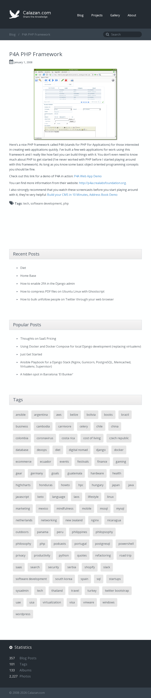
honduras (45, 485)
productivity (42, 555)
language (58, 497)
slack (106, 567)
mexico (43, 508)
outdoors (22, 532)
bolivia (91, 415)
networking (49, 520)
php (66, 203)
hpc (80, 485)
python (64, 555)
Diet (23, 268)
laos (76, 497)
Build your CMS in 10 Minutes (67, 195)
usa (31, 602)
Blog (80, 15)
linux (110, 497)
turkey (91, 591)
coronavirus (45, 438)
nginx (95, 520)
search (35, 567)
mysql (120, 508)
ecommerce (23, 462)
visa (72, 602)
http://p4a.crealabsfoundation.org (102, 183)
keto (40, 497)
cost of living (92, 438)
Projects (97, 15)
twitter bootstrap (117, 591)
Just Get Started (31, 354)
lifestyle (93, 497)
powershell (126, 544)
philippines (79, 532)
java (131, 485)
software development (46, 203)
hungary (97, 485)
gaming (121, 462)
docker (119, 450)
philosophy (23, 544)
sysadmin (22, 591)
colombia (22, 438)
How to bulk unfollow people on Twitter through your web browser (67, 299)
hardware (97, 473)
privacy (20, 555)
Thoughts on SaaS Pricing (38, 339)
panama (42, 532)
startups (115, 579)
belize (74, 415)
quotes (82, 555)
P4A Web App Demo (88, 176)
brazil (125, 415)
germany (37, 473)
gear (19, 473)
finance (102, 462)
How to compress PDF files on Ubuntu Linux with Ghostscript (62, 291)
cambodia (43, 426)
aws (59, 415)
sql (99, 579)
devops (42, 450)
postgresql (102, 544)
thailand (57, 591)
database (22, 450)
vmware (88, 602)
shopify (90, 567)
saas (19, 567)
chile (99, 426)
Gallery (115, 15)
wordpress (23, 614)
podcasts (60, 544)
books (108, 415)
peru (60, 532)
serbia (71, 567)
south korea (63, 579)
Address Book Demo (103, 195)
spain (84, 579)
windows (109, 602)
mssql (104, 508)
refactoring (103, 555)
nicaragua (114, 520)
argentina (41, 415)
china (114, 426)
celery (84, 426)
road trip (125, 555)
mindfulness (65, 508)
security (53, 567)
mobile (86, 508)
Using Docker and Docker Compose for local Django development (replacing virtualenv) (80, 346)
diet (57, 450)
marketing (23, 508)
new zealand (73, 520)
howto (65, 485)
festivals (83, 462)
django (101, 450)
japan (116, 485)
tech (26, 203)
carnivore (64, 426)
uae (18, 602)
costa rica (68, 438)
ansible (21, 415)
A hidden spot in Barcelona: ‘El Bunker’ (46, 374)
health (116, 473)
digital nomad (78, 450)
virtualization (52, 602)
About (132, 15)
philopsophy (104, 532)
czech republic (119, 438)
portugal (80, 544)
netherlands (24, 520)
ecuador (45, 462)
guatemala (74, 473)
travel (75, 591)
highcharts (23, 485)
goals (55, 473)
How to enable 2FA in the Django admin (47, 284)
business (22, 426)
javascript (22, 497)
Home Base (28, 276)
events (64, 462)
